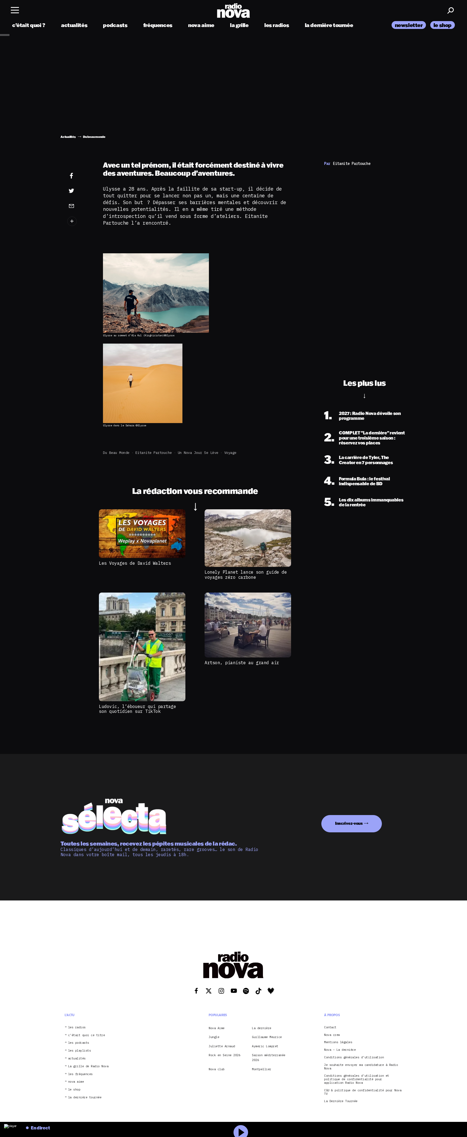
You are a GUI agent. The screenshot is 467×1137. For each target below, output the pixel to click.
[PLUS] (80, 221)
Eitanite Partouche (153, 452)
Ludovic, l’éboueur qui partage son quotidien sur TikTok (137, 709)
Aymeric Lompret (265, 1046)
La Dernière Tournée (341, 1101)
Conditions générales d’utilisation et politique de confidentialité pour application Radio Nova (356, 1079)
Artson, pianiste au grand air (242, 662)
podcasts (115, 25)
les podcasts (78, 1043)
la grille (239, 25)
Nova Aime (217, 1028)
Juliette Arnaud (222, 1046)
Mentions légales (338, 1042)
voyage (230, 452)
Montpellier (261, 1069)
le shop (442, 25)
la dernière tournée (329, 25)
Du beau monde (116, 452)
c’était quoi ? (28, 25)
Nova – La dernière (340, 1050)
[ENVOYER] (80, 205)
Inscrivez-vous (349, 823)
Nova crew (332, 1034)
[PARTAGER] (80, 191)
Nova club (217, 1069)
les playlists (79, 1050)
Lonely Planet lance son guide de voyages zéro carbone (246, 574)
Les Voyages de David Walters (135, 563)
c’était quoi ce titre (86, 1035)
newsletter (409, 25)
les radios (276, 25)
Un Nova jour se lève (198, 452)
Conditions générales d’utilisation (354, 1057)
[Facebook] (80, 176)
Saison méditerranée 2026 (268, 1057)
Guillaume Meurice (267, 1037)
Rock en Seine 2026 (224, 1055)
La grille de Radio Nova (88, 1066)
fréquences (157, 25)
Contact (330, 1027)
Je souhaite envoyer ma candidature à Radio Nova (361, 1066)
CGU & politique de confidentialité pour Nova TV (362, 1091)
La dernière (261, 1028)
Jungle (214, 1037)
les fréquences (80, 1074)
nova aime (201, 25)
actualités (74, 25)
